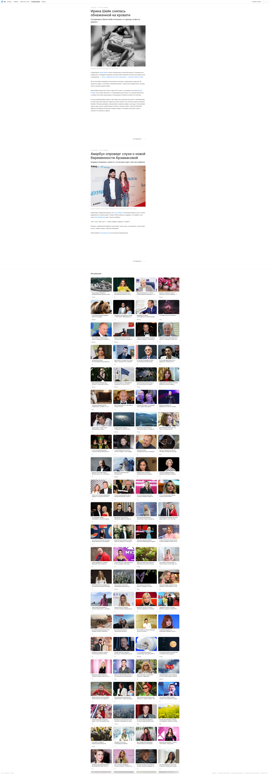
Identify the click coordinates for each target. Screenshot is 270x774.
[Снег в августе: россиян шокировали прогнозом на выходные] (123, 580)
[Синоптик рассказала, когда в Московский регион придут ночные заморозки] (146, 377)
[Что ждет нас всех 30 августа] (168, 310)
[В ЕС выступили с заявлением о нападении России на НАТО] (123, 377)
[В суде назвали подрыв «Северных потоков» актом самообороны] (123, 422)
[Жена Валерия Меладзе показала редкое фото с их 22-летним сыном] (168, 512)
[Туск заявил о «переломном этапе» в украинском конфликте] (101, 333)
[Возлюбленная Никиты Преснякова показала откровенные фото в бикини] (123, 625)
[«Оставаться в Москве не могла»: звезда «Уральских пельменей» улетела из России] (101, 535)
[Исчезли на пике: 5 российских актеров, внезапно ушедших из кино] (146, 759)
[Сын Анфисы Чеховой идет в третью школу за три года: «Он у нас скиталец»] (168, 557)
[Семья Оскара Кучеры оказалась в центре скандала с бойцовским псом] (146, 333)
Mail (2, 773)
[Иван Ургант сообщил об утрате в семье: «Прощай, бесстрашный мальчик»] (123, 355)
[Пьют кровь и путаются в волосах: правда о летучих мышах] (146, 580)
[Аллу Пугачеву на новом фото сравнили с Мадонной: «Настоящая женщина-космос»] (146, 669)
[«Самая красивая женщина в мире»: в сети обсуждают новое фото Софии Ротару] (101, 714)
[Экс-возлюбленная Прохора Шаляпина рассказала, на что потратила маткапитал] (123, 288)
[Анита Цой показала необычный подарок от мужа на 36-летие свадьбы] (101, 490)
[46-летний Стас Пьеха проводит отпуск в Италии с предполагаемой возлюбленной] (146, 625)
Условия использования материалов (252, 773)
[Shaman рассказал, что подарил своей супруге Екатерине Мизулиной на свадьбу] (146, 400)
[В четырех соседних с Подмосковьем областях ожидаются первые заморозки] (101, 737)
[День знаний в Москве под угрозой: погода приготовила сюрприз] (101, 377)
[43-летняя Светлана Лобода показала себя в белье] (168, 490)
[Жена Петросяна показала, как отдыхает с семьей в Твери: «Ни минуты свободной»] (146, 692)
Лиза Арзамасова (99, 217)
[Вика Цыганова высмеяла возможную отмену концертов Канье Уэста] (146, 512)
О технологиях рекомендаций (223, 773)
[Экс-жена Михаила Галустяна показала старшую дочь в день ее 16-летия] (168, 759)
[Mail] (2, 1)
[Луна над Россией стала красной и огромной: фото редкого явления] (168, 647)
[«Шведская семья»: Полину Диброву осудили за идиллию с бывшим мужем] (168, 602)
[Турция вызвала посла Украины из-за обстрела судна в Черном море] (168, 669)
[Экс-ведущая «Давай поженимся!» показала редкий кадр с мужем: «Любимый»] (101, 512)
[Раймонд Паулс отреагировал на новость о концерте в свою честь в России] (168, 333)
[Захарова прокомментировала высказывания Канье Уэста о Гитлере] (101, 759)
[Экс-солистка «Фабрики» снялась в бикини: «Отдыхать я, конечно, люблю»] (123, 759)
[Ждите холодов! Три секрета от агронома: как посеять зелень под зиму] (146, 557)
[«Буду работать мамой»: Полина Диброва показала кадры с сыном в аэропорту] (168, 377)
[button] (118, 46)
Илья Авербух (118, 212)
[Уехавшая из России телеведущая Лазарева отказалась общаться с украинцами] (123, 737)
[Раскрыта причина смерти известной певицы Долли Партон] (146, 535)
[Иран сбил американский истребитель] (123, 467)
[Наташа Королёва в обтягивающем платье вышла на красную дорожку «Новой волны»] (101, 355)
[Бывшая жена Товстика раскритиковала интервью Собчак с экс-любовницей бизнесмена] (146, 467)
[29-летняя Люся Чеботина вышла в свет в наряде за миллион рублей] (123, 557)
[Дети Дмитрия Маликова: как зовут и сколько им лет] (168, 422)
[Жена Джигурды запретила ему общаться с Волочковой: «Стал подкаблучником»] (168, 580)
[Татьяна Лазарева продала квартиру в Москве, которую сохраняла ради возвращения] (168, 467)
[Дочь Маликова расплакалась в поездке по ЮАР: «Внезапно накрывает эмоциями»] (101, 625)
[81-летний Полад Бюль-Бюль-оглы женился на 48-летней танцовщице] (146, 355)
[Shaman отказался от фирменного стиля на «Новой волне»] (168, 400)
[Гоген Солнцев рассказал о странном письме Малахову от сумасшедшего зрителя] (101, 445)
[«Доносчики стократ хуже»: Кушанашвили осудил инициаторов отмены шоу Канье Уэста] (101, 422)
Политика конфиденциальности (237, 773)
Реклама (12, 773)
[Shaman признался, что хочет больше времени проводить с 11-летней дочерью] (146, 288)
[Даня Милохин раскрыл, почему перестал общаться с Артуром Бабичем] (123, 535)
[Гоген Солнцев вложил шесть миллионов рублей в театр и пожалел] (123, 490)
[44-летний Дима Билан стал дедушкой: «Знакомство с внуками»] (168, 355)
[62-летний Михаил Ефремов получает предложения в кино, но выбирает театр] (146, 714)
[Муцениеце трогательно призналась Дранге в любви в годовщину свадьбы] (123, 512)
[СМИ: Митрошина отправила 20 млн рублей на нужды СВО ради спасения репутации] (101, 580)
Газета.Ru (106, 7)
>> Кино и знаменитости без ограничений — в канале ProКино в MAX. (121, 77)
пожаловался (104, 233)
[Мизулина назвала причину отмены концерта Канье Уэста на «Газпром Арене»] (101, 669)
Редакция (214, 773)
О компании (6, 773)
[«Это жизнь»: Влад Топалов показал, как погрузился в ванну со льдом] (168, 692)
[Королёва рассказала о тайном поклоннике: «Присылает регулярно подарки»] (168, 737)
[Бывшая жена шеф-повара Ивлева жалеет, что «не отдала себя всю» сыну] (101, 467)
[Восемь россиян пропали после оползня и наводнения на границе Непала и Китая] (123, 714)
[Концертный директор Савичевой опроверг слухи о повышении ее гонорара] (168, 625)
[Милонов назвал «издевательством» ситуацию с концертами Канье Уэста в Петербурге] (146, 445)
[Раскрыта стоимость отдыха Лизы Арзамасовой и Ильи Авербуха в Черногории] (101, 647)
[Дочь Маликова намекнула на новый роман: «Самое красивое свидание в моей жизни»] (123, 692)
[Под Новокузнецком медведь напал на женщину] (101, 310)
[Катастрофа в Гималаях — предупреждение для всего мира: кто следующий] (101, 288)
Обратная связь (264, 773)
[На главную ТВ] (4, 1)
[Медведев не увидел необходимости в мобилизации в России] (146, 310)
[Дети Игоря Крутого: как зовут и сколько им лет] (123, 400)
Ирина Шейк (103, 72)
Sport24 (106, 150)
